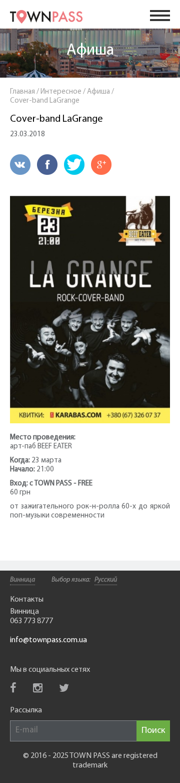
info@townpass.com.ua (48, 640)
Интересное (61, 92)
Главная (22, 92)
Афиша (90, 51)
